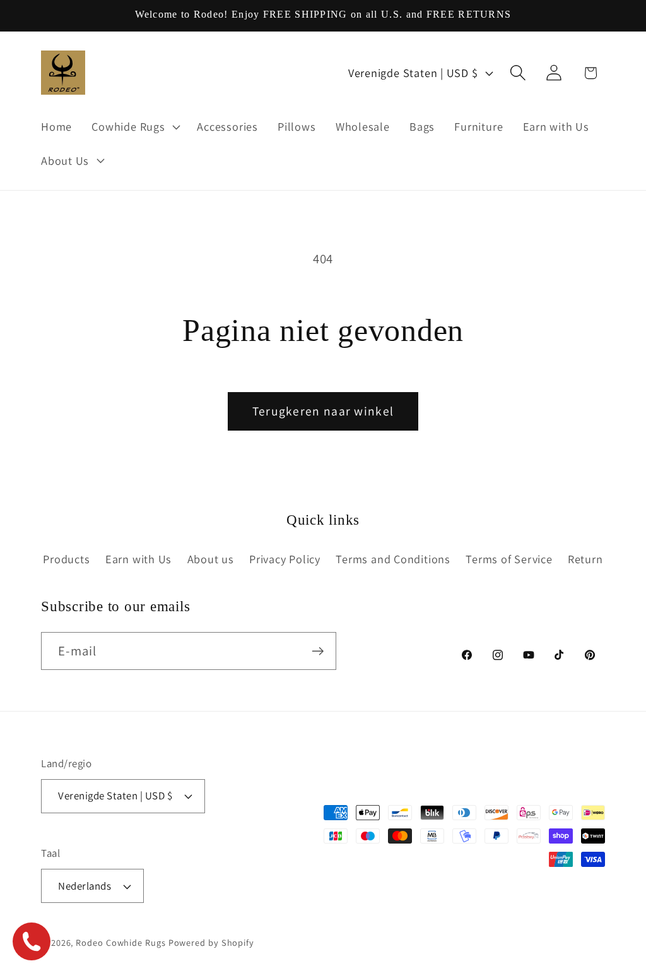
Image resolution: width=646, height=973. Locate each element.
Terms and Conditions (393, 558)
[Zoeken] (518, 73)
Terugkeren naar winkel (323, 411)
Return (585, 558)
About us (210, 558)
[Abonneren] (318, 651)
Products (66, 558)
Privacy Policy (284, 558)
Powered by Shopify (211, 942)
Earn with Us (138, 558)
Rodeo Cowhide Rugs (120, 942)
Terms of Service (509, 558)
